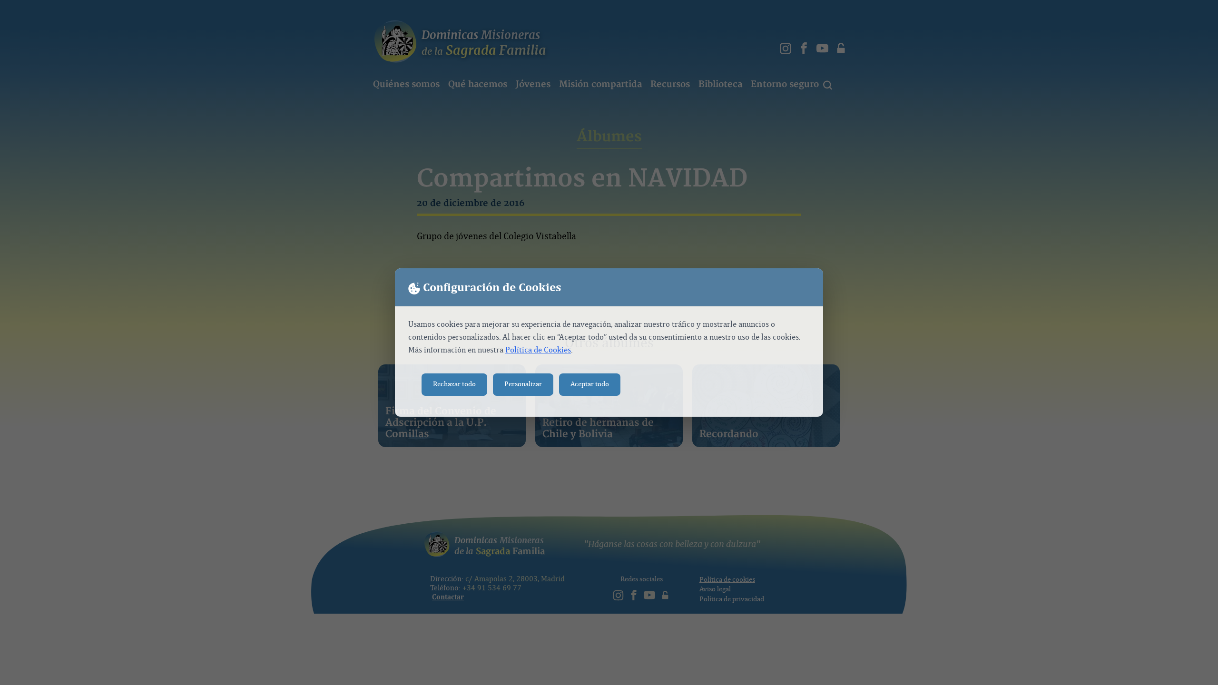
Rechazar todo (454, 384)
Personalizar (523, 384)
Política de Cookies (538, 350)
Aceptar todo (589, 384)
